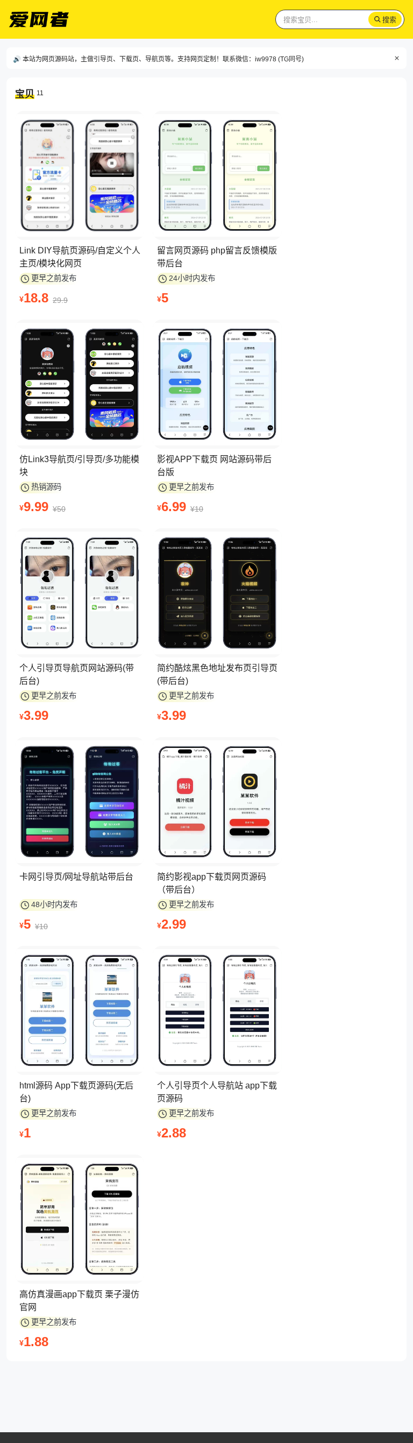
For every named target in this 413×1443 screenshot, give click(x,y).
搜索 (389, 20)
